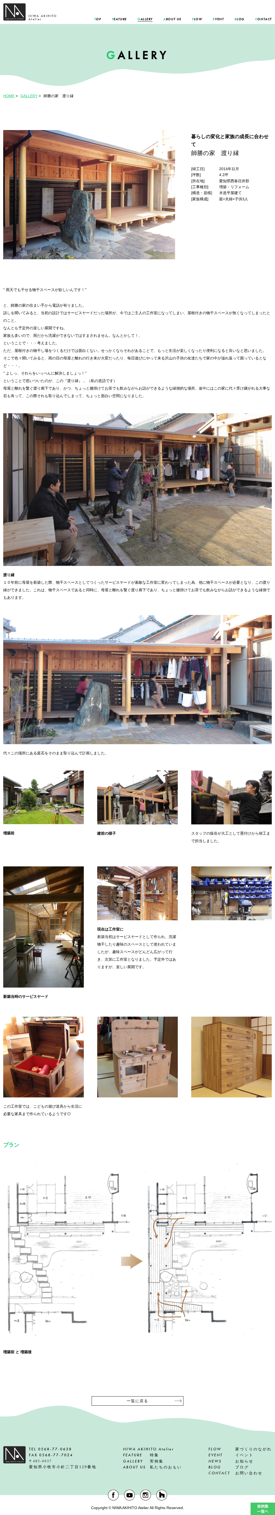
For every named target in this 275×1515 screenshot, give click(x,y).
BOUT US (172, 19)
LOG (239, 19)
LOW (197, 19)
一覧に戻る (137, 1401)
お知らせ (231, 1461)
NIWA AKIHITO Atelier (148, 1449)
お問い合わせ (235, 1473)
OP (97, 19)
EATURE (119, 19)
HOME (9, 96)
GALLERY (29, 96)
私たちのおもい (152, 1467)
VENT (218, 19)
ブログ (228, 1467)
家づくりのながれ (240, 1449)
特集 (141, 1455)
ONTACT (263, 19)
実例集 (143, 1461)
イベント (231, 1455)
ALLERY (145, 19)
